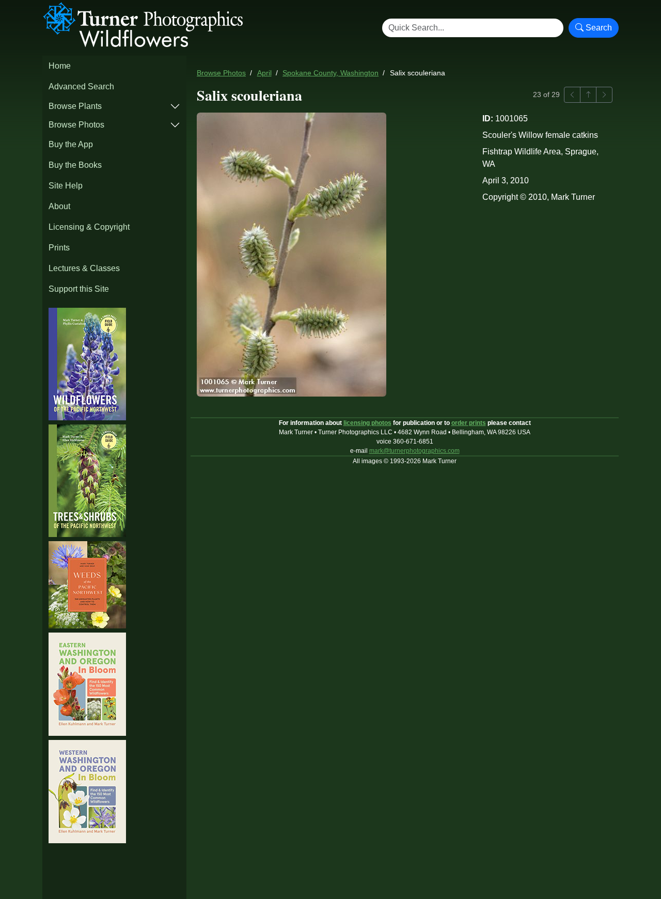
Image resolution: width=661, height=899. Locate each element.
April (264, 73)
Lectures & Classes (84, 268)
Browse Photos (76, 124)
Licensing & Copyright (89, 227)
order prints (468, 423)
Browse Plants (75, 106)
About (59, 206)
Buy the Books (75, 165)
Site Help (66, 185)
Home (60, 65)
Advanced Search (81, 86)
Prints (59, 247)
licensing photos (367, 423)
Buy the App (71, 144)
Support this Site (79, 289)
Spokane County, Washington (330, 73)
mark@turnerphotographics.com (414, 450)
